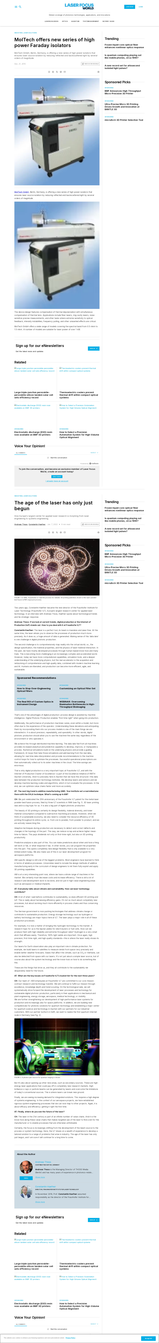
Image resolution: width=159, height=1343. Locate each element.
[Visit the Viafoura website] (93, 463)
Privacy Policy (70, 1338)
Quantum (75, 21)
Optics (65, 21)
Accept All (148, 1338)
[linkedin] (53, 72)
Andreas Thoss (20, 524)
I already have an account (57, 481)
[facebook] (49, 72)
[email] (65, 72)
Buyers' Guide (108, 21)
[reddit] (61, 72)
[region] (57, 458)
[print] (98, 72)
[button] (16, 6)
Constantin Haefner (37, 524)
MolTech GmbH (21, 192)
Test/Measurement (91, 21)
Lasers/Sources (52, 21)
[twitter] (57, 72)
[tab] (20, 453)
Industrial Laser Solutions (25, 33)
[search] (20, 6)
